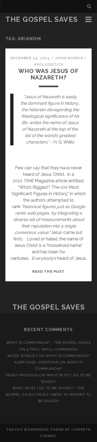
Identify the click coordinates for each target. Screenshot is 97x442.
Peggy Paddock (22, 375)
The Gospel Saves (41, 19)
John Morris (69, 58)
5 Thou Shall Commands (52, 349)
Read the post (48, 271)
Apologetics (48, 64)
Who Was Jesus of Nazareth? (48, 74)
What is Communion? (68, 356)
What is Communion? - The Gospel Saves (48, 343)
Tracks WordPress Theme (35, 429)
